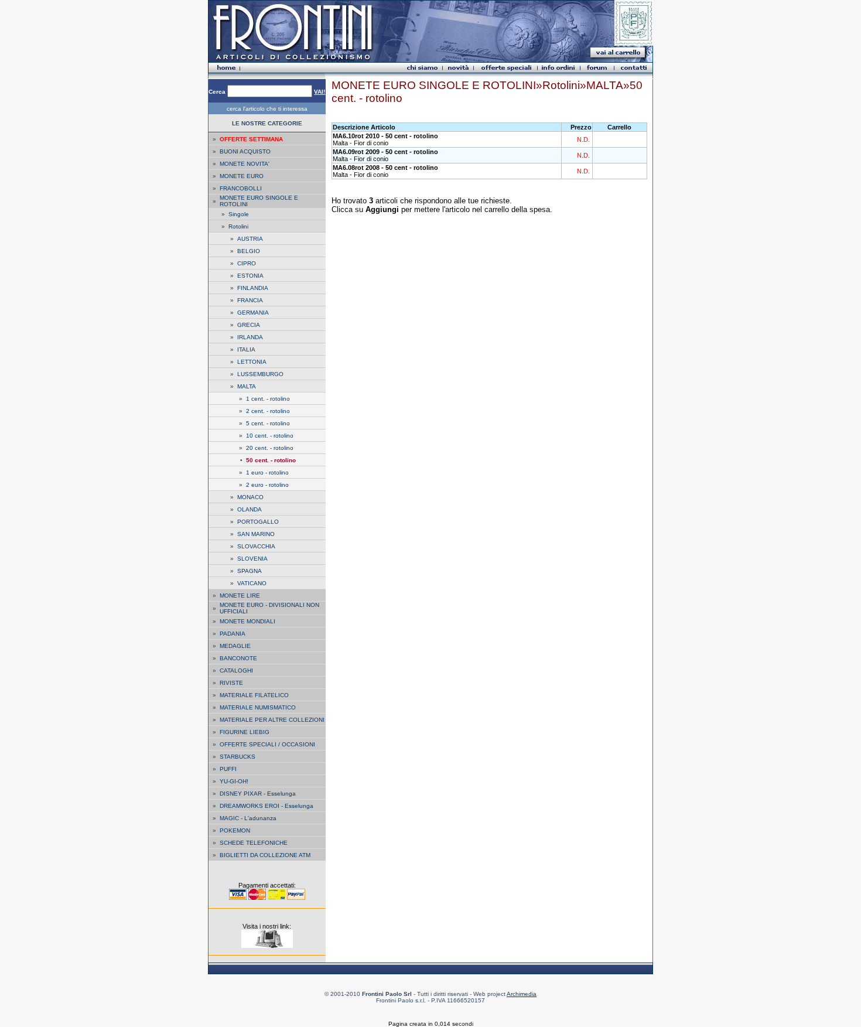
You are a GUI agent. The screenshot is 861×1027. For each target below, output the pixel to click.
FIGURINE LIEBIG (244, 732)
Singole (238, 214)
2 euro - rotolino (267, 485)
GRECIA (248, 325)
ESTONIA (250, 275)
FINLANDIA (252, 288)
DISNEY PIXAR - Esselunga (258, 793)
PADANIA (232, 633)
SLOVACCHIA (256, 546)
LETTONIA (251, 362)
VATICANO (251, 583)
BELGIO (248, 251)
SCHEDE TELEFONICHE (254, 843)
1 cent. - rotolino (268, 398)
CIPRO (246, 263)
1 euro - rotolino (267, 472)
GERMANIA (253, 312)
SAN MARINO (256, 534)
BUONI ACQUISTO (245, 151)
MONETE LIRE (240, 595)
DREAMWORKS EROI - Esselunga (266, 806)
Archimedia (522, 994)
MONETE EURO (242, 176)
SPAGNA (249, 571)
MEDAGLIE (235, 646)
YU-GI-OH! (234, 781)
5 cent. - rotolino (268, 423)
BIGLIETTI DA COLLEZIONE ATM (265, 855)
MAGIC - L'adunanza (248, 818)
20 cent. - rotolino (269, 448)
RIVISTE (231, 683)
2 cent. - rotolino (268, 411)
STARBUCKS (237, 756)
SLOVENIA (252, 558)
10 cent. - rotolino (269, 435)
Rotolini (238, 226)
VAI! (319, 91)
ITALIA (246, 349)
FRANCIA (250, 300)
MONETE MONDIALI (247, 621)
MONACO (250, 497)
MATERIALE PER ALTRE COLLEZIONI (272, 719)
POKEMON (235, 830)
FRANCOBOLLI (241, 188)
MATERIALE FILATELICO (254, 695)
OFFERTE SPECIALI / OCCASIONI (267, 744)
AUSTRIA (250, 239)
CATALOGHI (236, 670)
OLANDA (249, 509)
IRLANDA (250, 337)
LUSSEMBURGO (260, 374)
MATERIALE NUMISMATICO (258, 707)
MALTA (246, 386)
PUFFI (228, 769)
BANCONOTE (238, 658)
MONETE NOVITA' (244, 164)
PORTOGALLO (258, 521)
